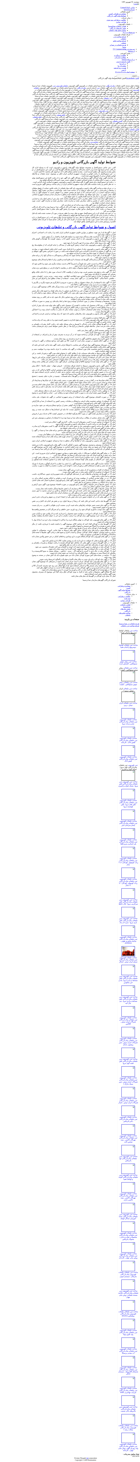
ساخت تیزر (94, 142)
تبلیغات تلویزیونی (62, 86)
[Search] (138, 76)
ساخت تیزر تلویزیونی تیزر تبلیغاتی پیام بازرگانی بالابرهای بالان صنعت (128, 1409)
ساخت (134, 668)
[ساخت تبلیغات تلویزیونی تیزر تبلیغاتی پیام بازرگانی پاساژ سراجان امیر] (128, 819)
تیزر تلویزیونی (103, 111)
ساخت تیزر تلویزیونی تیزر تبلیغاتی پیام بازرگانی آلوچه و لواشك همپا (128, 1177)
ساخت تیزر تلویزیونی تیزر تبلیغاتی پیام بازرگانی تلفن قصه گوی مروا (128, 1061)
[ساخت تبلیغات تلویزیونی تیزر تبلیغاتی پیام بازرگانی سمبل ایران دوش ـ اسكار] (128, 956)
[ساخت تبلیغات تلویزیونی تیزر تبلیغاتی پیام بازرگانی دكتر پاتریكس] (128, 1115)
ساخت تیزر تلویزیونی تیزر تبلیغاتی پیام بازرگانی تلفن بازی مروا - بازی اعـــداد (128, 920)
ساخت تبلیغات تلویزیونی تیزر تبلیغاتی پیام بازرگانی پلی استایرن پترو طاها (128, 842)
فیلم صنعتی (60, 115)
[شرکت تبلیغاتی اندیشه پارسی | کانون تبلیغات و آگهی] (136, 4)
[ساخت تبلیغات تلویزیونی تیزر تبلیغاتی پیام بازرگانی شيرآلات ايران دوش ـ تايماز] (128, 1096)
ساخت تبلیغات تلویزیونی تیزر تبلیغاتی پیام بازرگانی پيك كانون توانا (128, 1332)
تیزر (54, 86)
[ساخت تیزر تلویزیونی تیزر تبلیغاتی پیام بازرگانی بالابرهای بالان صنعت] (128, 1405)
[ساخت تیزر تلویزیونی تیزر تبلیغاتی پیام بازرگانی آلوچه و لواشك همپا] (128, 1173)
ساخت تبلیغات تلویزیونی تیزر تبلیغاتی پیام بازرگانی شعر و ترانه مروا (128, 722)
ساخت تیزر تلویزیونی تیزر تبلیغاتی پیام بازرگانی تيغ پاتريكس (128, 1158)
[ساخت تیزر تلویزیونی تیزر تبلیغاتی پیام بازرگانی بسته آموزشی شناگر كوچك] (128, 1212)
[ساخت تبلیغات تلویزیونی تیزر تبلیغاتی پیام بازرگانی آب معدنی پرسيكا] (128, 1347)
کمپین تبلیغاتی (117, 121)
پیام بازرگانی (110, 86)
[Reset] (115, 76)
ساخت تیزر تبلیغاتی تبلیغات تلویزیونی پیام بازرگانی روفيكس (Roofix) (128, 1314)
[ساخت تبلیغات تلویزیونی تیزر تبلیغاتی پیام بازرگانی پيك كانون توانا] (128, 1328)
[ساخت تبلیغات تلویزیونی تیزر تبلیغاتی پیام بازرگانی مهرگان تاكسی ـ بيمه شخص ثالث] (128, 1134)
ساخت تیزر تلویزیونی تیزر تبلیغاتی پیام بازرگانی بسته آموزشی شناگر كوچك (128, 1216)
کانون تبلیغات (134, 129)
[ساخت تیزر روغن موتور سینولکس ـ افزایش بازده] (128, 660)
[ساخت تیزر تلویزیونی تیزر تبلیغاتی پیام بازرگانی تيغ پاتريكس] (128, 1154)
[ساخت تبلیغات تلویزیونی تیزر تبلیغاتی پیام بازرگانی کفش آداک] (128, 755)
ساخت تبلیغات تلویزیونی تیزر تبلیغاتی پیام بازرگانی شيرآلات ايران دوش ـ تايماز (128, 1100)
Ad (87, 1458)
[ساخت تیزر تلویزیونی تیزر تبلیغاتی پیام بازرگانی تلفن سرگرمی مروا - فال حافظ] (128, 898)
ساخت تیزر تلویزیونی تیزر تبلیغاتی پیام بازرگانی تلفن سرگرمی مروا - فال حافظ (128, 902)
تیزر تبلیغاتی (107, 98)
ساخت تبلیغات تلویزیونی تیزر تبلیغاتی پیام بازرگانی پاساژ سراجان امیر (128, 823)
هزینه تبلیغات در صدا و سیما (129, 624)
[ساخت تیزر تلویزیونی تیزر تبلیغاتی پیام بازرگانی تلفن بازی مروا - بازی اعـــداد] (128, 916)
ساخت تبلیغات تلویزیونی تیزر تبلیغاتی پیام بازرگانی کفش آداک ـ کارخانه (128, 740)
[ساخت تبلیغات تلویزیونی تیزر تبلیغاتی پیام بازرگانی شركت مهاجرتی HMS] (128, 1386)
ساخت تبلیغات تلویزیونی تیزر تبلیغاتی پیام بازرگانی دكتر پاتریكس (128, 1119)
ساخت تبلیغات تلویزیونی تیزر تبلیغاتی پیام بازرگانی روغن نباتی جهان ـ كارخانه (128, 1256)
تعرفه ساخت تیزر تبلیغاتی (130, 626)
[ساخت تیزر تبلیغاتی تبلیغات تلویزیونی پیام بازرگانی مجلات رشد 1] (128, 1424)
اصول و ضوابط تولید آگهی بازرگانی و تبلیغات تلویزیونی (76, 227)
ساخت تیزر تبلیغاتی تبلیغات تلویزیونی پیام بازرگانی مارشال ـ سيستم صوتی (128, 1274)
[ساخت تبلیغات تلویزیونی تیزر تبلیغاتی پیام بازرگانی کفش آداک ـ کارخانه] (128, 736)
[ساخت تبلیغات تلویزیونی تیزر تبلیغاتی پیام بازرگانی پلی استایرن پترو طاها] (128, 838)
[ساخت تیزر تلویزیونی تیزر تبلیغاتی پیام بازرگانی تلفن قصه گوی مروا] (128, 1057)
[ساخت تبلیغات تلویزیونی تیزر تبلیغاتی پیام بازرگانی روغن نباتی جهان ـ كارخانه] (128, 1252)
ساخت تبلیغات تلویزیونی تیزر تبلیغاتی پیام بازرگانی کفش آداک (128, 759)
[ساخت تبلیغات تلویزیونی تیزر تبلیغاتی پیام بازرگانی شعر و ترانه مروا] (128, 718)
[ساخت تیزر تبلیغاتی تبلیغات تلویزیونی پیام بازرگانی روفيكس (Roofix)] (128, 1310)
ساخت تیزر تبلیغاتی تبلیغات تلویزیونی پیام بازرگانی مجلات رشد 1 (128, 1428)
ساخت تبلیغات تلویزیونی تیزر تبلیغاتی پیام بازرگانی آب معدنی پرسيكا (128, 1351)
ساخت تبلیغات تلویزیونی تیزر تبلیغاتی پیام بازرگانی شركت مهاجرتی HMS (128, 1390)
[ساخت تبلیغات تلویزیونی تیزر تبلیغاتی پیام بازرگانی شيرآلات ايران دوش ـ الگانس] (128, 1016)
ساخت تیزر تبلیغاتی (130, 688)
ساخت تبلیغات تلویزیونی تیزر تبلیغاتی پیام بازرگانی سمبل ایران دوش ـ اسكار (128, 960)
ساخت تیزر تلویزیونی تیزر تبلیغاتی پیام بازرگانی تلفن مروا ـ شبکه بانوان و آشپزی (128, 784)
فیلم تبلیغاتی (37, 117)
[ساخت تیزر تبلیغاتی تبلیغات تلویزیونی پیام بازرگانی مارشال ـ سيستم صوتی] (128, 1270)
